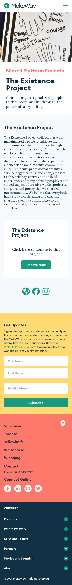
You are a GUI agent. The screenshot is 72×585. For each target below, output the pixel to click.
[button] (65, 6)
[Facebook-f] (7, 488)
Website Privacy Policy (18, 347)
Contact (11, 466)
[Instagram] (28, 488)
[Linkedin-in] (17, 488)
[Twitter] (38, 488)
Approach (11, 508)
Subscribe (36, 403)
